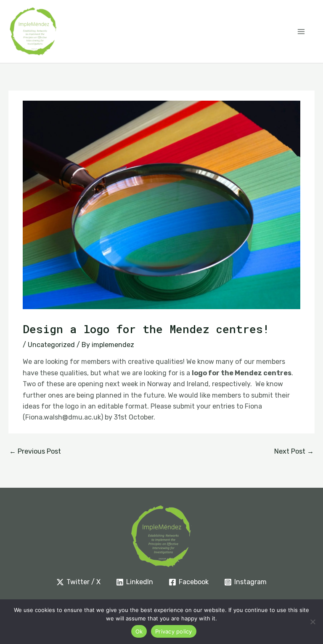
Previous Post (35, 451)
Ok (139, 631)
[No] (312, 621)
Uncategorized (51, 345)
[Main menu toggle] (301, 31)
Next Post (294, 451)
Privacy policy (173, 631)
